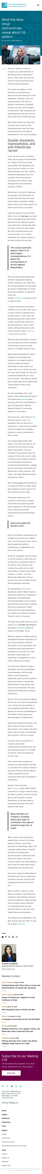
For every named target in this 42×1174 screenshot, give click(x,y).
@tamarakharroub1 (8, 969)
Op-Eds (4, 1007)
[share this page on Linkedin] (13, 938)
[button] (38, 5)
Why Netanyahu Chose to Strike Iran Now (18, 1010)
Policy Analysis (7, 982)
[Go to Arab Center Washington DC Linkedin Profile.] (20, 1086)
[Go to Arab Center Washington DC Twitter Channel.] (3, 1086)
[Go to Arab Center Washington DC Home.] (14, 5)
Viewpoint (5, 1038)
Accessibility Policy (14, 1170)
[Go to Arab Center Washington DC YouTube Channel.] (12, 1086)
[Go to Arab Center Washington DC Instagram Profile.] (16, 1086)
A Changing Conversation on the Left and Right (21, 1019)
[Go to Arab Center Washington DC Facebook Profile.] (7, 1086)
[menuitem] (3, 1087)
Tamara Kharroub (10, 964)
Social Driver (29, 1170)
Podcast (5, 1016)
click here (21, 924)
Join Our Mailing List (10, 1102)
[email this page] (3, 938)
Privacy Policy (37, 1169)
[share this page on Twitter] (9, 938)
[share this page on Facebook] (5, 938)
